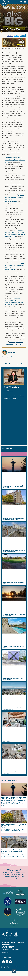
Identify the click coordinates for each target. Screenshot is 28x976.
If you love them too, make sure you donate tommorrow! (14, 197)
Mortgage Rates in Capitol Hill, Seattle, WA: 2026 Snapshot (13, 740)
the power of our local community (11, 51)
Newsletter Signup (6, 957)
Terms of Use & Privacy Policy (7, 967)
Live (21, 357)
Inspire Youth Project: (11, 202)
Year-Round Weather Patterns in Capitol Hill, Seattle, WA (13, 647)
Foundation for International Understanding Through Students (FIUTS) (15, 160)
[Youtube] (10, 961)
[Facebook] (3, 961)
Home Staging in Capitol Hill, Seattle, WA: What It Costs (12, 772)
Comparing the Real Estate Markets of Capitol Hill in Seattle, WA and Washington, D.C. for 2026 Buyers (13, 486)
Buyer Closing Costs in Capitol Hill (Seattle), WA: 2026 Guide (13, 679)
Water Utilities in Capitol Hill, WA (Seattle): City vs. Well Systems (14, 615)
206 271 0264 (5, 953)
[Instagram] (7, 961)
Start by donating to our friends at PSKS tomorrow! (15, 265)
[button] (25, 2)
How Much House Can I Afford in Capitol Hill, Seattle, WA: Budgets (13, 708)
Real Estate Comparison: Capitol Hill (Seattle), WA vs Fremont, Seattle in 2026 (13, 519)
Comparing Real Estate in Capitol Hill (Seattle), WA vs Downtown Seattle (14, 551)
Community (16, 357)
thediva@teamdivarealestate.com (10, 949)
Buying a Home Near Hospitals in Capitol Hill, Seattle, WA (13, 583)
